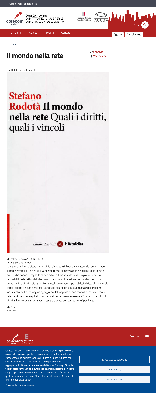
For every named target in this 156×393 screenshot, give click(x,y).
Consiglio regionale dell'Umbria (23, 3)
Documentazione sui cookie (19, 385)
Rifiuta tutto (114, 369)
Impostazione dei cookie (114, 359)
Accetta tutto (114, 379)
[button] (145, 25)
